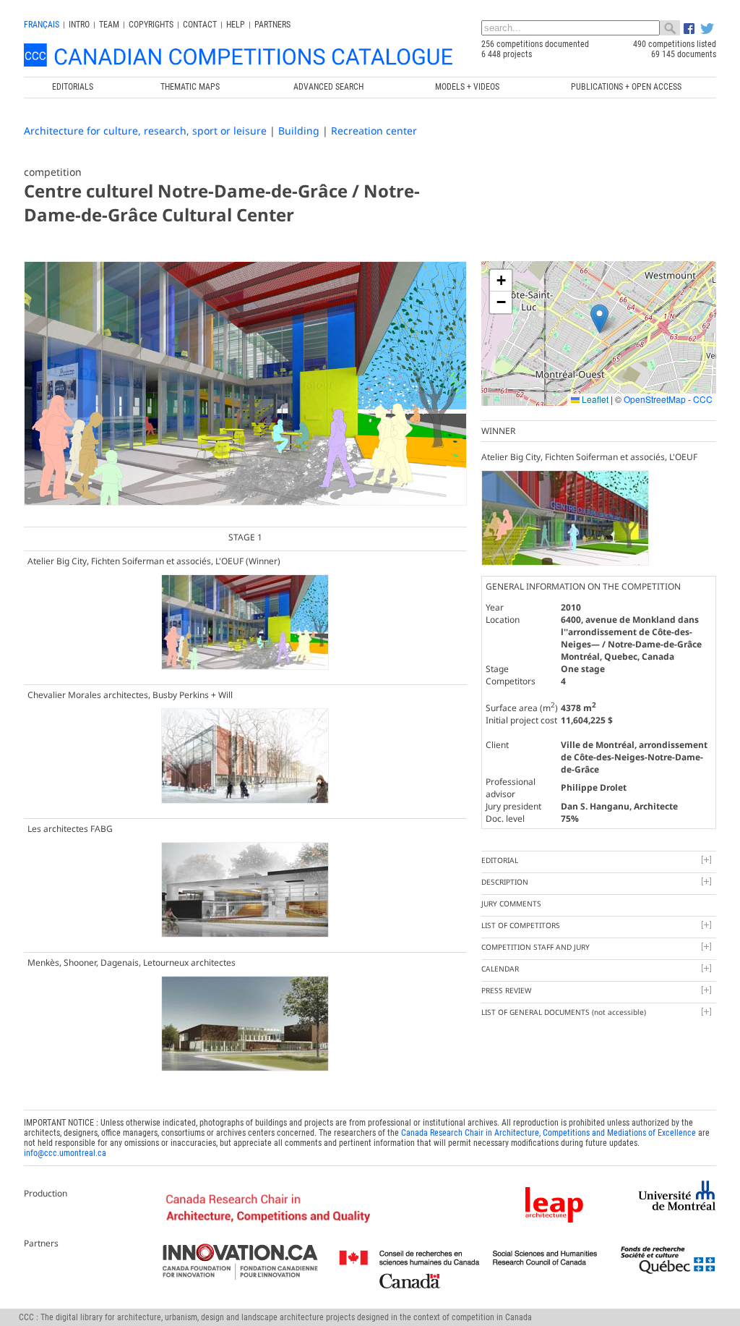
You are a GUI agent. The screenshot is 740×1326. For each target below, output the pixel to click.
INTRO (79, 25)
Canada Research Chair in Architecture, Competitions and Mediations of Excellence (548, 1133)
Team (109, 25)
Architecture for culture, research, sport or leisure (145, 130)
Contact (200, 25)
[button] (599, 318)
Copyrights (151, 25)
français (41, 25)
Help (235, 25)
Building (298, 130)
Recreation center (374, 130)
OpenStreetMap (655, 399)
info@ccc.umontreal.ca (65, 1153)
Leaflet (594, 399)
